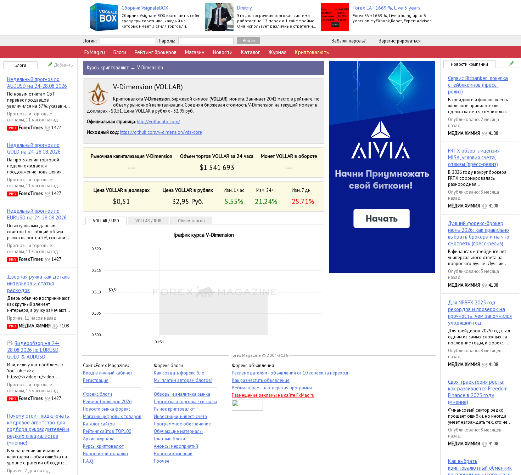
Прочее (15, 318)
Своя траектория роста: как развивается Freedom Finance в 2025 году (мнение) (478, 391)
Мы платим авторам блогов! (183, 380)
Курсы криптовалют (103, 446)
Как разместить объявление (261, 380)
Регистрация (95, 380)
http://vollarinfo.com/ (158, 122)
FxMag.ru (94, 52)
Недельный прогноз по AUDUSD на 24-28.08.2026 (37, 82)
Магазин (195, 52)
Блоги (119, 52)
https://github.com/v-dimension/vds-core (161, 132)
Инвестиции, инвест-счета (180, 416)
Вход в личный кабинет (107, 373)
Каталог (250, 52)
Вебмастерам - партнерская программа (272, 388)
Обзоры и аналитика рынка (182, 394)
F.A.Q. (88, 461)
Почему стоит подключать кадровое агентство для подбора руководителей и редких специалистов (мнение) (38, 429)
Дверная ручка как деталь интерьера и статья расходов (38, 283)
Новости (223, 52)
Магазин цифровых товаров (112, 416)
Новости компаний (469, 64)
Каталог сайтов (99, 424)
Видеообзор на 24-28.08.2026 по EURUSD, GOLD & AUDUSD (33, 350)
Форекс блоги (97, 394)
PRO (12, 128)
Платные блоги (169, 439)
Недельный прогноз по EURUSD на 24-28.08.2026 (37, 214)
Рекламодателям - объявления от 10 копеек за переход (290, 373)
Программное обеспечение (182, 424)
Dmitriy (244, 8)
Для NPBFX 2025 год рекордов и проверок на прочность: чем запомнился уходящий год (480, 312)
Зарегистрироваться (400, 41)
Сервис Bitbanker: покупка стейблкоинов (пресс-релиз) (478, 85)
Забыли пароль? (348, 41)
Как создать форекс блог (180, 373)
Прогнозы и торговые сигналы (185, 402)
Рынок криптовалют (174, 409)
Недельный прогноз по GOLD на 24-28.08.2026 (34, 148)
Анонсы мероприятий (176, 446)
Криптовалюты (312, 52)
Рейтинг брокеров (156, 52)
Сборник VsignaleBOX (145, 8)
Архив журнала (98, 439)
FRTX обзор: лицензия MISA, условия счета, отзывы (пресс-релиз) (474, 157)
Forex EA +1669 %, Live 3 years (386, 8)
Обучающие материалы (178, 431)
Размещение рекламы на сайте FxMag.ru (273, 395)
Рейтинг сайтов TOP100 (107, 431)
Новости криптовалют (105, 454)
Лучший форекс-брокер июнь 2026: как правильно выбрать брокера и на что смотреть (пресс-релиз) (478, 233)
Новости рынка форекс (106, 409)
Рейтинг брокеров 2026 (107, 402)
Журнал (277, 52)
